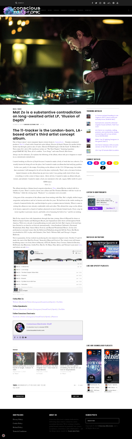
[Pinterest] (23, 337)
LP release (32, 385)
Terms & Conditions (20, 431)
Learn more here (73, 431)
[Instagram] (20, 337)
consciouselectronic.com (35, 330)
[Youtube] (25, 337)
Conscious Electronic (105, 426)
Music (15, 109)
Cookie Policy (18, 423)
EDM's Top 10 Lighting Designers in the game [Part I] (107, 140)
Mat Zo (21, 144)
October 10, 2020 (17, 124)
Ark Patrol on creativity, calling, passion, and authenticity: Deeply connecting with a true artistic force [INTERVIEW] (107, 133)
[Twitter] (17, 337)
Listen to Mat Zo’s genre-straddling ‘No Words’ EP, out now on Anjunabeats (70, 368)
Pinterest (55, 316)
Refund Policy (18, 427)
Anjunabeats (59, 142)
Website (15, 302)
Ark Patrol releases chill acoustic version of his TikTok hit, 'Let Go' (106, 146)
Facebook (23, 302)
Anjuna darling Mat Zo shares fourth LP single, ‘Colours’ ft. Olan (23, 368)
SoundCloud (46, 309)
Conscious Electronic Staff (31, 124)
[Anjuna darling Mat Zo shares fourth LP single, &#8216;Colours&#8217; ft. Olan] (24, 358)
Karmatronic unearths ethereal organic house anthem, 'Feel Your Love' (107, 125)
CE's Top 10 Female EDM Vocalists (107, 150)
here (80, 245)
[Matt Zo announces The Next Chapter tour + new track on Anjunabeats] (47, 358)
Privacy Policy (18, 419)
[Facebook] (15, 337)
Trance (19, 109)
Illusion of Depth (20, 294)
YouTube (60, 302)
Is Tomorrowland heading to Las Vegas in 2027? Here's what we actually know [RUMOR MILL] (106, 117)
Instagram (36, 302)
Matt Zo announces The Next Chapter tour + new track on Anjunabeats (47, 368)
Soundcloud (45, 302)
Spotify (52, 302)
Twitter (29, 302)
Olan (54, 188)
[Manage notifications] (3, 435)
